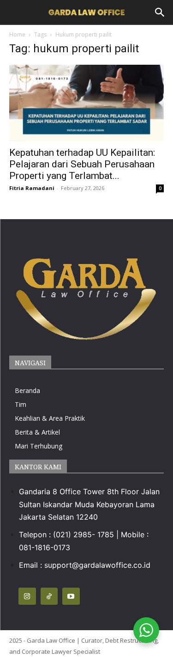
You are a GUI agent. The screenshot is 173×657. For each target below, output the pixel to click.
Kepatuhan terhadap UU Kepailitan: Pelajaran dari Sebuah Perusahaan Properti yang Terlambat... (82, 164)
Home (17, 34)
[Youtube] (71, 596)
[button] (160, 12)
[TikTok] (49, 596)
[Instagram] (27, 596)
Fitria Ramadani (31, 187)
